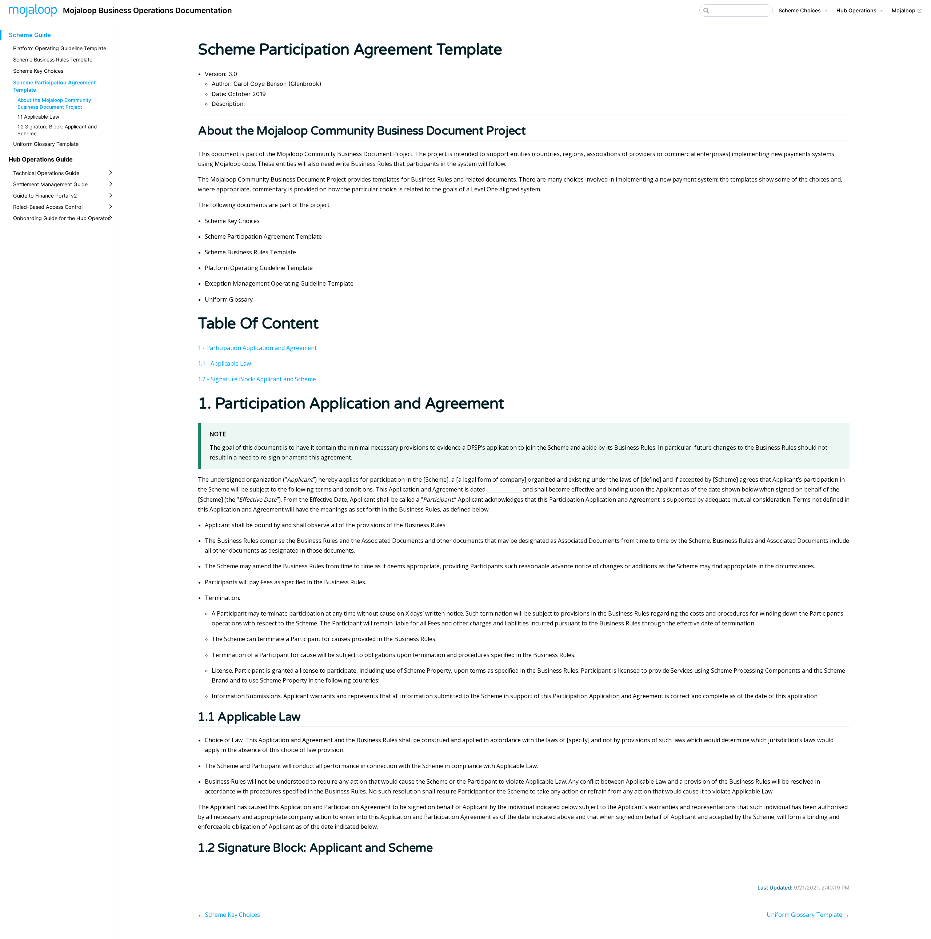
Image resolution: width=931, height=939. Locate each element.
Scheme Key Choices (38, 71)
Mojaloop (907, 10)
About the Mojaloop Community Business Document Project (54, 103)
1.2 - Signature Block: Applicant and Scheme (257, 379)
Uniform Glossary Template (46, 144)
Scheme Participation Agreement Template (54, 86)
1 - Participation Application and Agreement (257, 348)
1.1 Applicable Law (38, 117)
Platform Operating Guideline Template (59, 48)
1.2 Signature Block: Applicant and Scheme (57, 130)
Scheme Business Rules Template (52, 59)
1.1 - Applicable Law (224, 363)
